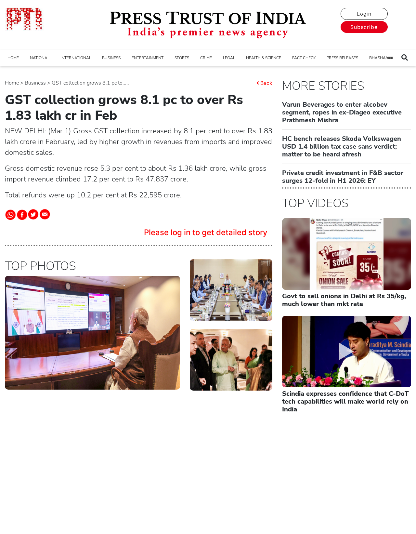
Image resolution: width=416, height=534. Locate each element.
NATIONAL (39, 57)
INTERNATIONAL (75, 57)
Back (266, 83)
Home (12, 83)
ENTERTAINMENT (147, 57)
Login (364, 14)
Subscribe (364, 27)
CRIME (206, 57)
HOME (13, 57)
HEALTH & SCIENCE (263, 57)
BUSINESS (111, 57)
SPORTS (182, 57)
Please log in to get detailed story (205, 232)
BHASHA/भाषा (381, 57)
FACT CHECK (304, 57)
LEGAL (229, 57)
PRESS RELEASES (342, 57)
